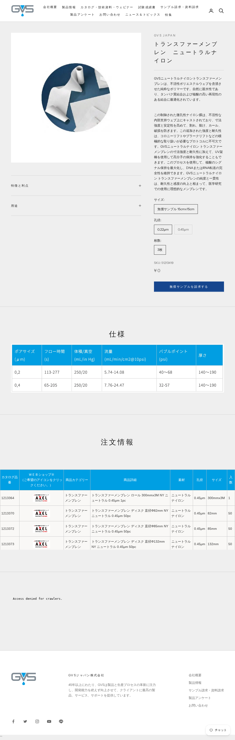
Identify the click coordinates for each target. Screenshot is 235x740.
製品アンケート (82, 14)
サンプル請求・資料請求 (179, 7)
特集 (168, 15)
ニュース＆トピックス (143, 14)
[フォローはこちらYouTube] (49, 721)
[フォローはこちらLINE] (61, 721)
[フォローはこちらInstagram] (37, 721)
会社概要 (50, 7)
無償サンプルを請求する (189, 286)
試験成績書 (147, 7)
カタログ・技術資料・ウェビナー (107, 7)
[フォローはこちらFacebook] (13, 721)
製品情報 (69, 7)
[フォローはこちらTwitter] (25, 721)
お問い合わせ (109, 14)
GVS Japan (165, 35)
